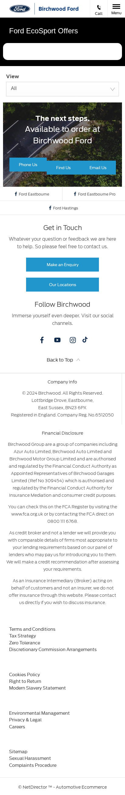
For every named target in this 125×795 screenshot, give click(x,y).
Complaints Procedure (32, 765)
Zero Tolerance (24, 642)
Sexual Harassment (30, 758)
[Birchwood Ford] (58, 8)
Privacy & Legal (25, 719)
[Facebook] (41, 340)
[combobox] (62, 89)
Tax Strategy (22, 635)
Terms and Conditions (32, 629)
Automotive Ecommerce (81, 787)
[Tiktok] (85, 341)
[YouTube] (57, 340)
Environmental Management (39, 713)
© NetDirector (33, 787)
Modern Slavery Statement (37, 687)
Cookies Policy (24, 674)
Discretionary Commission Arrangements (53, 649)
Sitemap (18, 751)
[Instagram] (72, 340)
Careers (17, 726)
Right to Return (25, 681)
